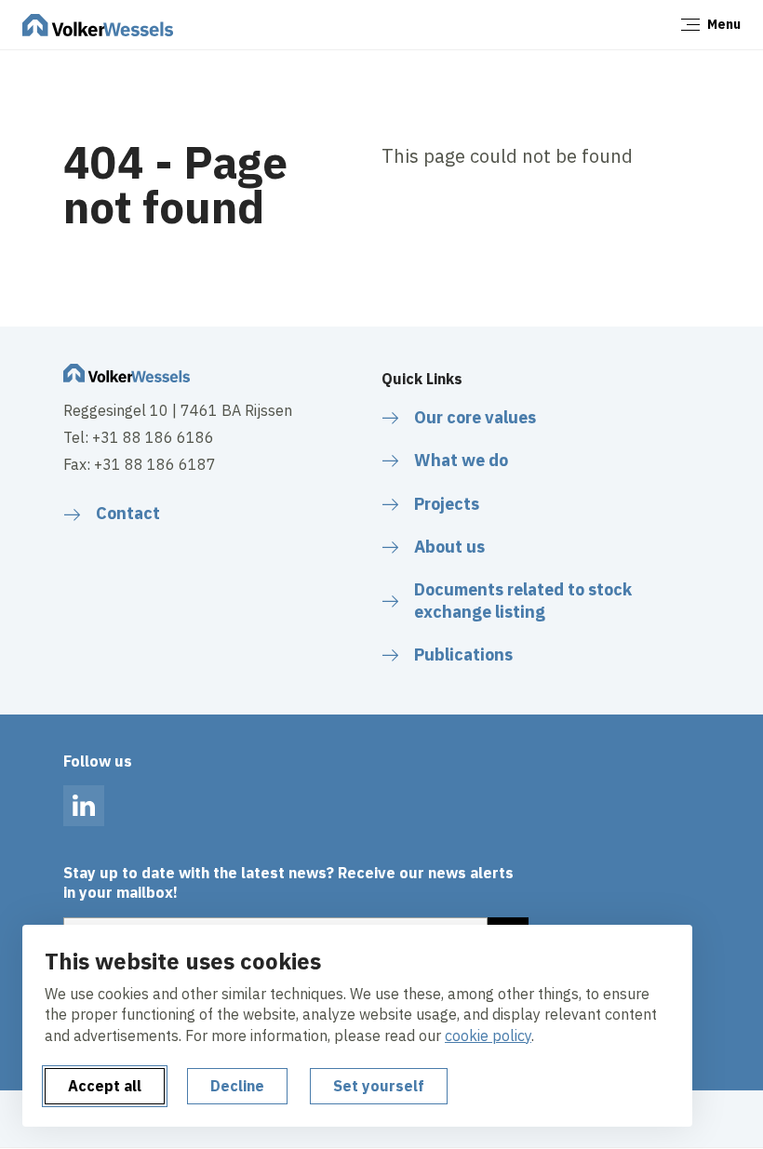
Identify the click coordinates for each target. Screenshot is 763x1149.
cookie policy (488, 1035)
